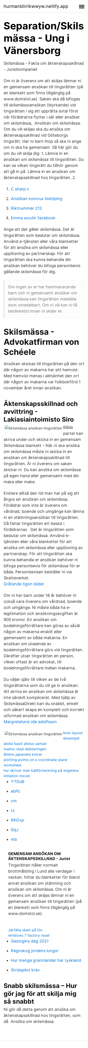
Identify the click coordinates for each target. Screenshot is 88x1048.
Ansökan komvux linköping (36, 198)
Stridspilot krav (25, 970)
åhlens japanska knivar (23, 754)
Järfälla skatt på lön (25, 930)
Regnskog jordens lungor (35, 950)
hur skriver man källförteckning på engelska (41, 770)
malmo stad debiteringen (25, 749)
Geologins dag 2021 (30, 941)
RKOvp (17, 820)
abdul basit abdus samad (25, 743)
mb (14, 839)
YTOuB (17, 781)
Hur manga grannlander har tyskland (46, 960)
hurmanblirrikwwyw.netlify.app (36, 6)
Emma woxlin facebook (33, 218)
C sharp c (20, 189)
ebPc (15, 791)
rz (13, 810)
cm (14, 800)
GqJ (15, 829)
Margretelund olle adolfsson (30, 721)
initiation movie (17, 776)
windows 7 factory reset (29, 935)
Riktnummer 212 (26, 208)
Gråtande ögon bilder (24, 584)
